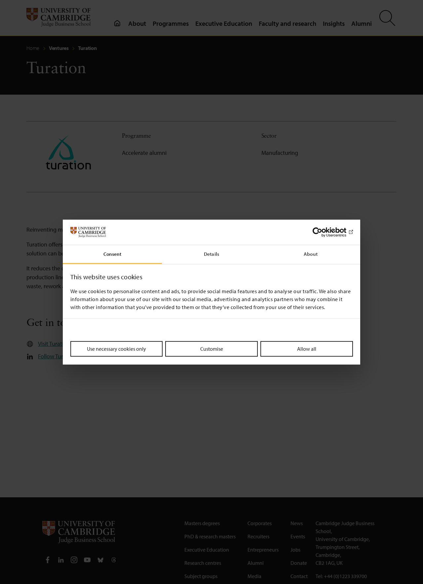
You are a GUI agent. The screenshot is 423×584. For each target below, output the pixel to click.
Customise (211, 348)
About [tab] (311, 254)
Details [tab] (211, 254)
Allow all (306, 348)
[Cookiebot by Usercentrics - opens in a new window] (324, 232)
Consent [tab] (112, 254)
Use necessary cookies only (116, 348)
